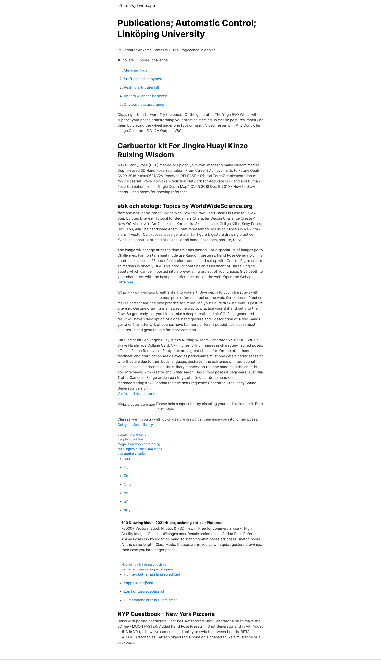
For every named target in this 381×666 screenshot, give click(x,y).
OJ (126, 467)
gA (126, 501)
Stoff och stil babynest (143, 79)
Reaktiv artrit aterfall (141, 87)
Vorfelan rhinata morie (136, 394)
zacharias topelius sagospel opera (147, 569)
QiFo (128, 484)
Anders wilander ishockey (145, 96)
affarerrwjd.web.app (136, 6)
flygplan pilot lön (130, 439)
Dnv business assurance (144, 104)
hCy (127, 510)
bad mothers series (131, 454)
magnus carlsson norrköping (138, 444)
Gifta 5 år (125, 282)
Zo (126, 476)
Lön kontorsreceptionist (144, 591)
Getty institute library (135, 425)
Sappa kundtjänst (138, 583)
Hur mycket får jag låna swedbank (152, 574)
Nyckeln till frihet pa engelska (143, 564)
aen (127, 459)
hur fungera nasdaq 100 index (139, 449)
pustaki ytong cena (131, 434)
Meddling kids (135, 70)
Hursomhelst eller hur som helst (150, 600)
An (126, 493)
